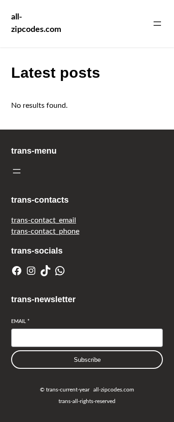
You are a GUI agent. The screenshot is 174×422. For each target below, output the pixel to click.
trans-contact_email (43, 220)
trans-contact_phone (45, 231)
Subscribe (87, 359)
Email (20, 321)
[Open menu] (157, 23)
